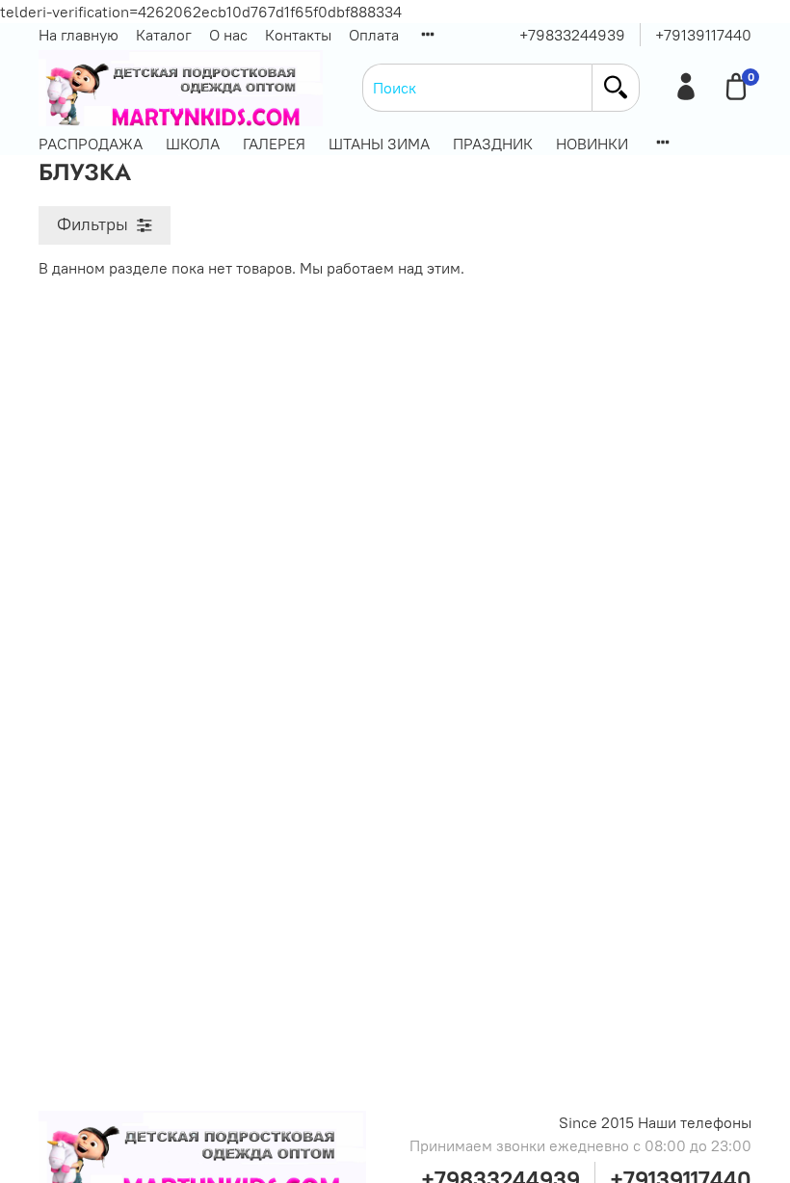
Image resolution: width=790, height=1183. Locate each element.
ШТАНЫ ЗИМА (379, 143)
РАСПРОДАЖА (91, 143)
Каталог (164, 34)
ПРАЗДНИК (493, 143)
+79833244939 (572, 34)
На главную (78, 34)
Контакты (298, 34)
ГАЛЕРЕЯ (274, 143)
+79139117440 (703, 34)
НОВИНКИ (592, 143)
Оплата (374, 34)
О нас (228, 34)
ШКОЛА (193, 143)
